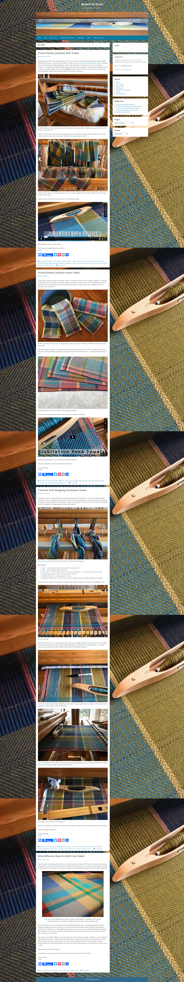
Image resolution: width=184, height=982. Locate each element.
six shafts (104, 263)
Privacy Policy (120, 86)
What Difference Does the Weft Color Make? (61, 856)
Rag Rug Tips (80, 38)
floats (63, 866)
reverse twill (98, 263)
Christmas (40, 263)
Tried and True (47, 846)
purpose (72, 970)
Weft (46, 919)
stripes (79, 848)
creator (56, 970)
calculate (68, 846)
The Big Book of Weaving (67, 38)
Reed (43, 572)
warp (91, 128)
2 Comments (85, 970)
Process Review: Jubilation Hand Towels (88, 63)
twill (52, 130)
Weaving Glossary (99, 38)
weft (98, 128)
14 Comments (98, 848)
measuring (41, 848)
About (45, 38)
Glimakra (50, 263)
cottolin (46, 263)
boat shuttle (94, 261)
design (66, 481)
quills (71, 136)
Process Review (56, 261)
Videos (89, 38)
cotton (51, 970)
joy (78, 263)
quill (93, 263)
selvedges (75, 349)
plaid (90, 263)
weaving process (48, 265)
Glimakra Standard (59, 263)
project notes (53, 848)
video (42, 265)
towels (63, 261)
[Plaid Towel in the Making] (73, 894)
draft (102, 582)
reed (66, 704)
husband (74, 263)
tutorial (54, 846)
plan (48, 848)
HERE (81, 953)
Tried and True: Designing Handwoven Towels (62, 490)
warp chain (87, 848)
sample (90, 643)
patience (86, 263)
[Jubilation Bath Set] (73, 100)
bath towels (49, 261)
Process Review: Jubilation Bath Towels (58, 53)
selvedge (47, 483)
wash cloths (68, 261)
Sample (40, 763)
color (63, 481)
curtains (60, 970)
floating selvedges (77, 481)
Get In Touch (53, 38)
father (70, 481)
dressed (52, 643)
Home (39, 38)
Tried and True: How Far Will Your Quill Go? (128, 108)
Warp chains (42, 561)
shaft (104, 128)
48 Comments (74, 483)
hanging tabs (68, 263)
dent (84, 572)
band (76, 261)
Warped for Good (92, 4)
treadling (88, 645)
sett (49, 572)
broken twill (101, 261)
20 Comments (61, 265)
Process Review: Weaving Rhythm (125, 104)
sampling (62, 953)
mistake (81, 263)
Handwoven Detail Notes (123, 112)
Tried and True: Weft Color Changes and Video (129, 106)
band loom (42, 261)
